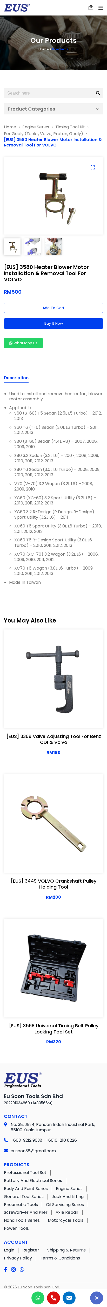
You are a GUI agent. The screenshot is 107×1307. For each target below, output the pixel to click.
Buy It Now (53, 323)
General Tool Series (24, 1197)
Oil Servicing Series (65, 1205)
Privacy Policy (18, 1258)
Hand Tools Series (22, 1220)
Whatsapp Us (24, 343)
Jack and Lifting (68, 1197)
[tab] (16, 378)
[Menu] (100, 7)
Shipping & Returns (66, 1250)
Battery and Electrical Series (33, 1181)
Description (16, 378)
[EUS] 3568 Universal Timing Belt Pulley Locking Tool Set (53, 1028)
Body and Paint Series (26, 1189)
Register (30, 1250)
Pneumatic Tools (21, 1205)
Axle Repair (67, 1212)
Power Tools (16, 1228)
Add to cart (53, 307)
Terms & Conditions (60, 1258)
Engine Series (69, 1189)
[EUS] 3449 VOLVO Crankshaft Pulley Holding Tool (53, 884)
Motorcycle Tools (65, 1220)
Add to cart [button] (70, 719)
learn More (36, 719)
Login (9, 1250)
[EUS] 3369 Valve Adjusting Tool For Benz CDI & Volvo (53, 739)
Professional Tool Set (25, 1173)
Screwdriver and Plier (26, 1212)
